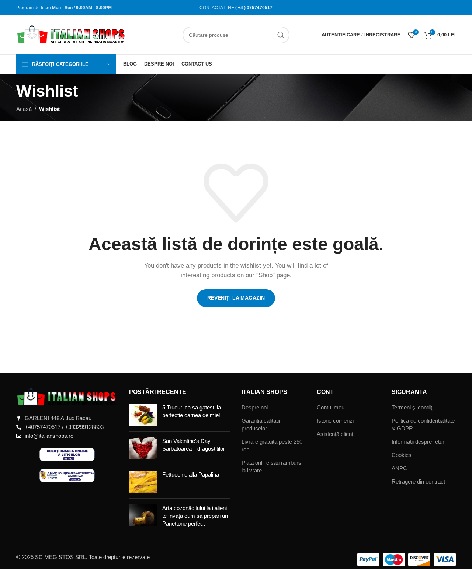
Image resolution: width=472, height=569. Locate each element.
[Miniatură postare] (143, 415)
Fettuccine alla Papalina (190, 474)
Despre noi (255, 407)
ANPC (399, 468)
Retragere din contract (418, 481)
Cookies (402, 455)
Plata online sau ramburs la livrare (271, 467)
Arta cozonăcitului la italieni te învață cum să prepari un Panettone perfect (195, 516)
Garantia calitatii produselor (261, 425)
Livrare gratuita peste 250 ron (272, 446)
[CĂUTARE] (281, 35)
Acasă (24, 109)
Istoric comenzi (335, 421)
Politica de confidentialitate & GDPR (423, 425)
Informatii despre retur (418, 442)
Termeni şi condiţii (413, 407)
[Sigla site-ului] (71, 34)
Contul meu (330, 407)
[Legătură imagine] (67, 397)
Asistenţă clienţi (335, 434)
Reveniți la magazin (236, 298)
